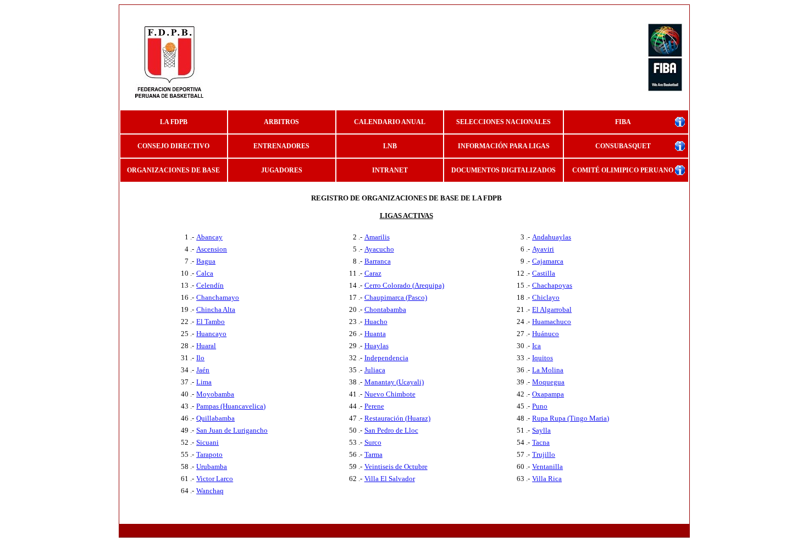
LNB (390, 146)
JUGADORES (281, 170)
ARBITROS (281, 122)
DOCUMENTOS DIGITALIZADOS (503, 170)
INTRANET (390, 170)
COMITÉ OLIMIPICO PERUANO (622, 170)
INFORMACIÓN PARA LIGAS (504, 146)
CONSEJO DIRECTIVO (173, 146)
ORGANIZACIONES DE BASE (173, 170)
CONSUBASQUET (623, 146)
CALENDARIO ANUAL (389, 122)
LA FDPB (173, 122)
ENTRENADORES (281, 146)
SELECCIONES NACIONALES (503, 122)
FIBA (623, 122)
